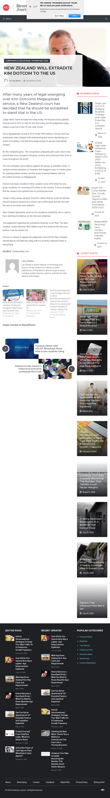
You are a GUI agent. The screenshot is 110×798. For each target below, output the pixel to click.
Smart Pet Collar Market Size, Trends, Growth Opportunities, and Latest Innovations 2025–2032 (99, 198)
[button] (106, 18)
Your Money (85, 645)
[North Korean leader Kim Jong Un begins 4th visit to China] (62, 304)
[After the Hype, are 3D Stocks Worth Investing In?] (36, 295)
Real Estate (84, 658)
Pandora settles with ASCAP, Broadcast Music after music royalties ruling (49, 349)
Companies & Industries (18, 61)
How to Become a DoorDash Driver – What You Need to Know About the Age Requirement (91, 360)
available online (60, 166)
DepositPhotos (28, 325)
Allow (74, 16)
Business (83, 641)
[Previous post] (5, 349)
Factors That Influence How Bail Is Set (92, 605)
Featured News (86, 637)
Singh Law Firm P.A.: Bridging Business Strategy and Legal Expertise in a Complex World (100, 116)
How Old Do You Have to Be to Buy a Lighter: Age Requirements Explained (92, 279)
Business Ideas (86, 654)
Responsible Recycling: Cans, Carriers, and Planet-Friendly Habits (100, 230)
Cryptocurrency (86, 650)
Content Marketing (88, 663)
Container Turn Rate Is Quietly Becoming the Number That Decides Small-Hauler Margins (92, 481)
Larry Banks (16, 81)
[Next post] (72, 369)
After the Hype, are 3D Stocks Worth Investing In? (36, 305)
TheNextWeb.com (20, 251)
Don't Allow (59, 16)
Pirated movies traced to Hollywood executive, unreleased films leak (28, 369)
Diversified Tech (40, 61)
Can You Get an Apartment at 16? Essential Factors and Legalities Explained (90, 400)
